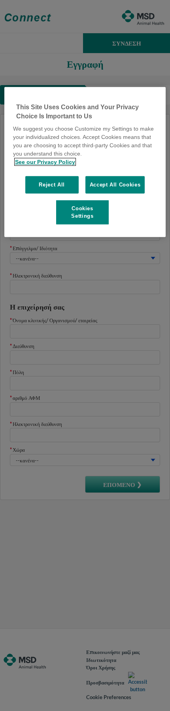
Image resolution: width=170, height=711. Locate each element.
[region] (85, 162)
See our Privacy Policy (45, 162)
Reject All (52, 185)
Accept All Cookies (115, 185)
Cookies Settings (82, 212)
